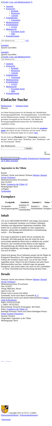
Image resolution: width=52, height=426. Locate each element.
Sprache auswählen (8, 48)
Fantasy (46, 298)
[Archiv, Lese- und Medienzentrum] (15, 2)
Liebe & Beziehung (9, 300)
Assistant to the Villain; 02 (17, 184)
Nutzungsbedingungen (29, 415)
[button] (47, 153)
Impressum (6, 419)
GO (27, 40)
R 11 (37, 295)
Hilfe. (36, 133)
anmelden (5, 45)
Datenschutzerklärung (9, 415)
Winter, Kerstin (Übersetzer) (12, 314)
